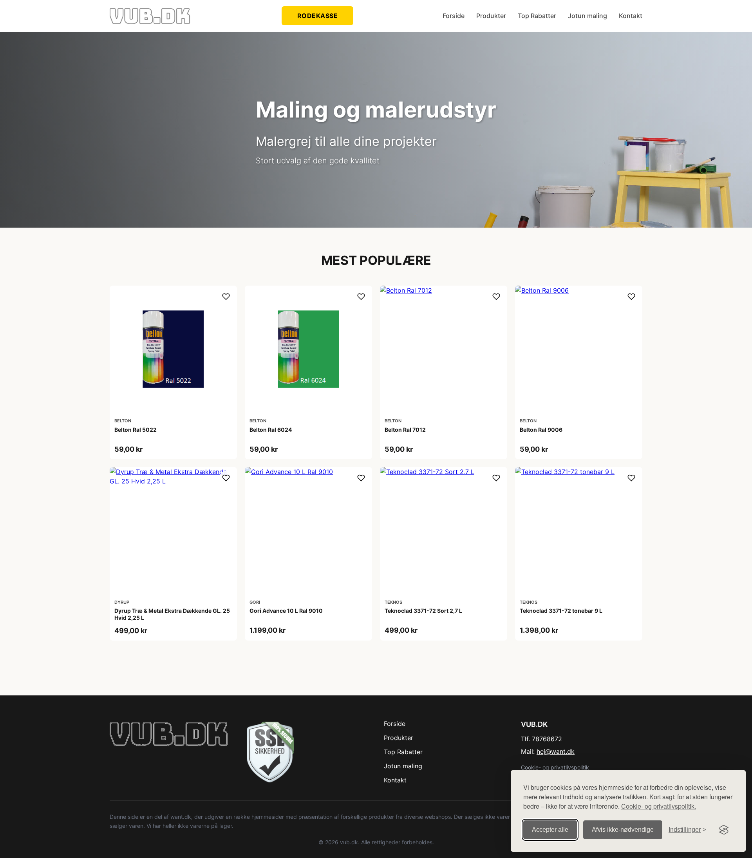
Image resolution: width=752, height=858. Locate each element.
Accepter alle (550, 829)
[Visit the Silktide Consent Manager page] (723, 829)
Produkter (491, 16)
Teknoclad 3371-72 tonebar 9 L (561, 610)
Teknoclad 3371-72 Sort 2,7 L (423, 610)
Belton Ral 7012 (405, 429)
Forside (454, 16)
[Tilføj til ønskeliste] (226, 297)
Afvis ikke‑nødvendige (623, 829)
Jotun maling (587, 16)
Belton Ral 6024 (270, 429)
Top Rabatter (537, 16)
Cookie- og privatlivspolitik (555, 767)
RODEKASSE (317, 16)
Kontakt (630, 16)
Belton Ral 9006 (541, 429)
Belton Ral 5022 (135, 429)
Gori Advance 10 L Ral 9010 (286, 610)
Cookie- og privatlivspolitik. (658, 806)
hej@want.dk (556, 751)
